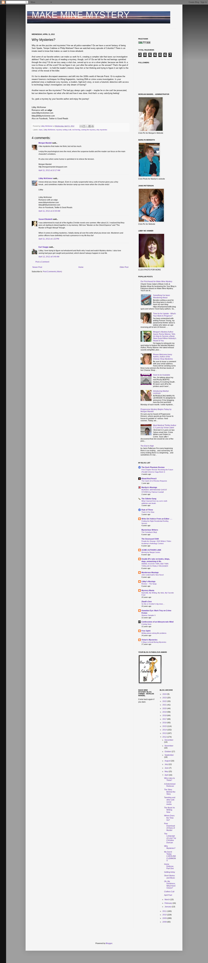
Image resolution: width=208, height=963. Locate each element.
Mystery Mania (147, 590)
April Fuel (168, 895)
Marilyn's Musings (149, 487)
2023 (164, 698)
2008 (164, 922)
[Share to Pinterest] (92, 126)
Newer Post (37, 267)
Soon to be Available (161, 375)
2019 (164, 712)
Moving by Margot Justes (150, 552)
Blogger (109, 943)
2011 (164, 911)
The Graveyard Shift (150, 539)
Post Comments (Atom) (52, 272)
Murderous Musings (150, 572)
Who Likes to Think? (169, 779)
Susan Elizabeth (45, 219)
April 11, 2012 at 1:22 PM (49, 239)
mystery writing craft (63, 130)
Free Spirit (145, 631)
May (167, 771)
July (166, 764)
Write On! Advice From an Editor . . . (156, 519)
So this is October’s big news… (153, 604)
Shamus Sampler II (148, 615)
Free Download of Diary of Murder (169, 826)
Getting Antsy (169, 872)
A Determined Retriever (169, 785)
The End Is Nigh (147, 446)
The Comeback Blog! (149, 532)
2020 (164, 708)
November (169, 746)
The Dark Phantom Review (152, 467)
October (168, 751)
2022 (164, 701)
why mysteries (101, 130)
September (169, 755)
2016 (164, 723)
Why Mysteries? (169, 847)
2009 (164, 918)
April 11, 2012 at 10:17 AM (49, 170)
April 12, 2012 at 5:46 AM (49, 257)
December (169, 740)
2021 (164, 705)
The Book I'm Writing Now (169, 810)
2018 (164, 715)
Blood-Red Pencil (148, 479)
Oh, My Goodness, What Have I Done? (170, 884)
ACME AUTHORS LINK (151, 550)
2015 (164, 726)
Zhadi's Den (146, 602)
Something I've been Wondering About (161, 296)
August (168, 761)
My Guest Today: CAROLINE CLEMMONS (170, 856)
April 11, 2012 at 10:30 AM (49, 211)
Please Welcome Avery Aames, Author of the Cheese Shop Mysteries (163, 356)
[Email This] (81, 126)
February (169, 903)
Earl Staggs (44, 247)
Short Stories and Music (169, 877)
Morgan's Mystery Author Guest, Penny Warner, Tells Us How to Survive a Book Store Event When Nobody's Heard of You (164, 336)
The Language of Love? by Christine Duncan (170, 838)
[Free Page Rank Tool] (144, 43)
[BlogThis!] (83, 126)
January (168, 907)
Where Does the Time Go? (169, 818)
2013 (164, 733)
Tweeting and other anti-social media (169, 800)
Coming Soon (146, 624)
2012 (164, 737)
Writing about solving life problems (153, 633)
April (167, 775)
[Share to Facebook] (89, 126)
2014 (164, 730)
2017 (164, 719)
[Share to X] (86, 126)
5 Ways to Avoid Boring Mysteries (153, 642)
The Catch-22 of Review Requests (154, 481)
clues (41, 130)
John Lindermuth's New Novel (152, 575)
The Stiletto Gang (148, 499)
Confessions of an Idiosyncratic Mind (157, 622)
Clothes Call (169, 892)
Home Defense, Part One (169, 866)
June (167, 768)
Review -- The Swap (149, 584)
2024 (164, 694)
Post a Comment (42, 262)
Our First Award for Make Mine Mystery (156, 281)
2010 (164, 915)
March (167, 899)
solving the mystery (88, 130)
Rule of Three (147, 510)
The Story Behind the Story (169, 792)
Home (80, 267)
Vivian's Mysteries (149, 640)
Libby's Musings (148, 581)
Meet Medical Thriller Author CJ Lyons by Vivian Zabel (164, 426)
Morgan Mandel (45, 143)
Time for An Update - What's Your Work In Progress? (164, 315)
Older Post (124, 267)
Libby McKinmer (49, 130)
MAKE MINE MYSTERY (81, 15)
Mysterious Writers (149, 530)
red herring (76, 130)
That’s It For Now (147, 512)
